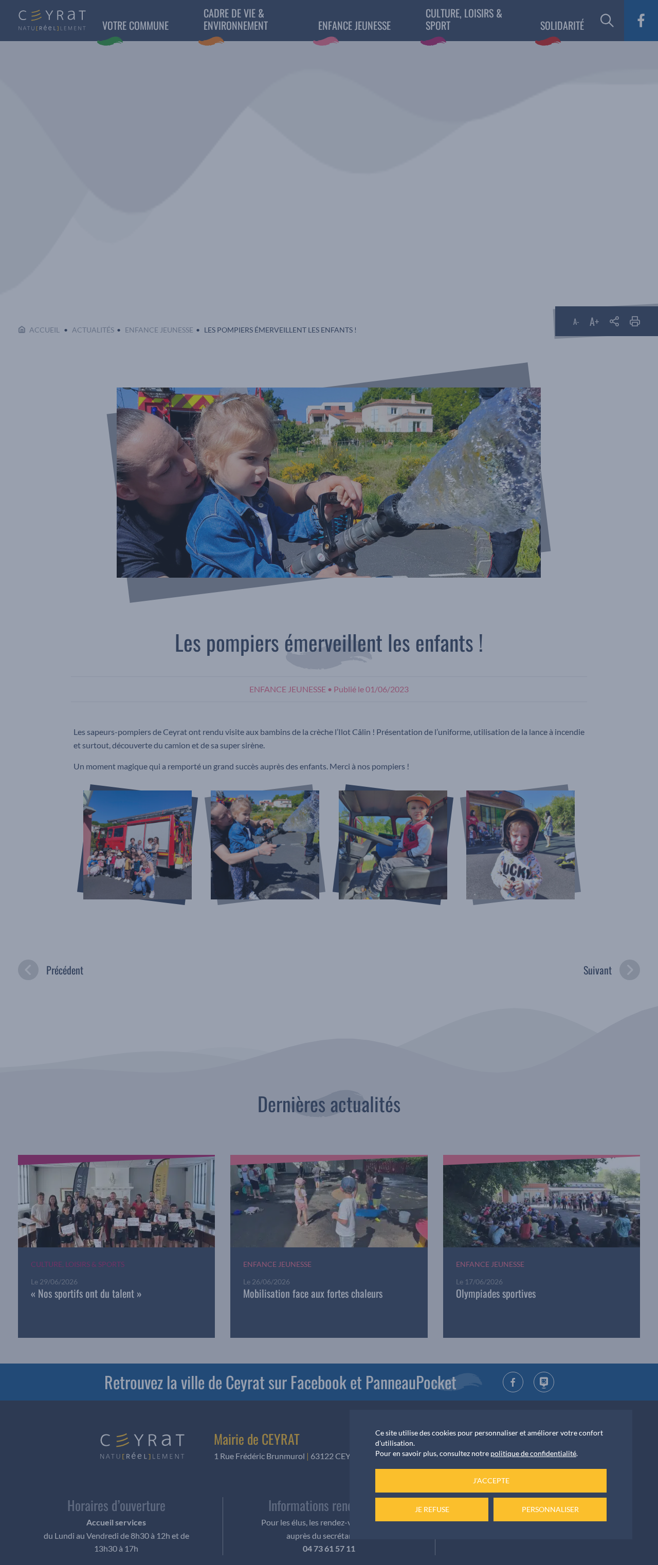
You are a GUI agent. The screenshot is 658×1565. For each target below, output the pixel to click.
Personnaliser (550, 1509)
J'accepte (491, 1480)
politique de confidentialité (533, 1453)
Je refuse (432, 1509)
